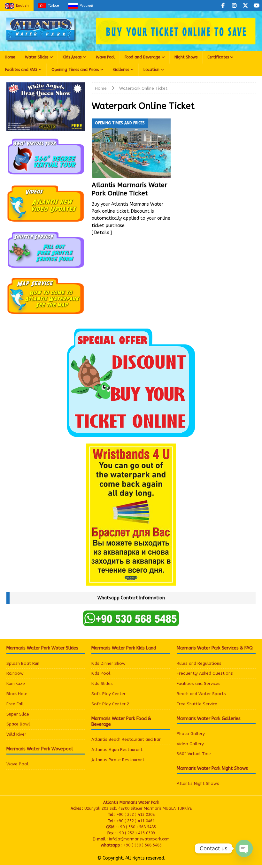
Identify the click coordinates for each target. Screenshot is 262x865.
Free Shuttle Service (197, 704)
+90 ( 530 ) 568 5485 (143, 845)
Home (10, 57)
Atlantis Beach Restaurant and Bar (126, 739)
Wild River (16, 734)
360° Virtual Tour (194, 753)
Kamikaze (15, 683)
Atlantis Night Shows (198, 783)
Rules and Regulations (199, 663)
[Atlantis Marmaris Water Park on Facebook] (222, 5)
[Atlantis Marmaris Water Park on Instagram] (234, 5)
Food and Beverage (142, 57)
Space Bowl (18, 724)
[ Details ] (102, 232)
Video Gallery (190, 743)
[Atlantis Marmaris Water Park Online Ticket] (131, 148)
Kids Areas (72, 57)
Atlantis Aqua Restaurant (117, 749)
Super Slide (17, 714)
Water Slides (36, 57)
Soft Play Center (108, 693)
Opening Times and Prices (75, 69)
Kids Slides (102, 683)
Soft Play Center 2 (110, 704)
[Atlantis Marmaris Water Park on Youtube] (256, 5)
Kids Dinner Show (108, 663)
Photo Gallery (191, 733)
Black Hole (16, 693)
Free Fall (15, 704)
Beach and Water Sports (201, 693)
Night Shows (185, 57)
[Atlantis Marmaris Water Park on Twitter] (245, 5)
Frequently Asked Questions (205, 673)
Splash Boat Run (22, 663)
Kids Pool (100, 673)
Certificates (218, 57)
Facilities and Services (198, 683)
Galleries (121, 69)
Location (151, 69)
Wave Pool (105, 57)
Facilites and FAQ (21, 69)
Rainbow (15, 673)
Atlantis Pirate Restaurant (117, 759)
